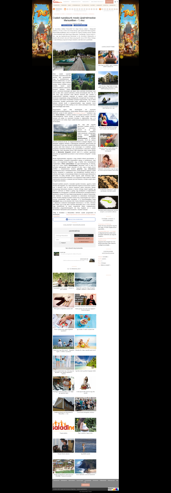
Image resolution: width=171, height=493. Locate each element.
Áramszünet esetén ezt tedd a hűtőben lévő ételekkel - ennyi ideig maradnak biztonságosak (108, 149)
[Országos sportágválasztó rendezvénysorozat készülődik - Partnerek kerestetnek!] (63, 466)
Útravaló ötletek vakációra (63, 454)
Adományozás (111, 480)
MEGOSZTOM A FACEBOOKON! (75, 219)
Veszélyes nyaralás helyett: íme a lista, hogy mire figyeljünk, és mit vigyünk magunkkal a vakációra (63, 372)
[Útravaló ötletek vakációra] (63, 446)
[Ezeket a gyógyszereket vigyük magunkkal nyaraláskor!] (63, 321)
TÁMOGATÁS (109, 1)
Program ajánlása (63, 433)
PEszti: (100, 260)
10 (91, 9)
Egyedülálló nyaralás (85, 454)
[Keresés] (117, 1)
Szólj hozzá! (67, 25)
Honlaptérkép (88, 480)
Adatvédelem (72, 480)
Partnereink (95, 480)
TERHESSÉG (64, 5)
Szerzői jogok (80, 480)
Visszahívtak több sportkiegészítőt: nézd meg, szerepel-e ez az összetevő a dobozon (108, 211)
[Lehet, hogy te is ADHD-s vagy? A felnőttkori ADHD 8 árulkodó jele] (108, 57)
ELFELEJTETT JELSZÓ (84, 238)
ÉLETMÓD (93, 5)
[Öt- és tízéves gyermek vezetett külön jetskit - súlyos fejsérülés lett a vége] (108, 98)
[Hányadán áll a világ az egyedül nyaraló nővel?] (85, 342)
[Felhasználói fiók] (115, 1)
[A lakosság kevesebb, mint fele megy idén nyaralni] (85, 383)
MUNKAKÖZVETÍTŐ (75, 1)
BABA (69, 5)
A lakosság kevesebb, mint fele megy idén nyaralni (85, 392)
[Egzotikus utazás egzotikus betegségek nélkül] (85, 363)
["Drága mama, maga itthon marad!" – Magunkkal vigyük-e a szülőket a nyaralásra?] (63, 342)
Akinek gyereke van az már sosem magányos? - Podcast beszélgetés (85, 309)
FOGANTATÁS (56, 5)
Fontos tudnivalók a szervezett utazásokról (85, 475)
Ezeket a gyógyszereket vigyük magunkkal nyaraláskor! (63, 330)
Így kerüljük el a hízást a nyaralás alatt (85, 329)
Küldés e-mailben (80, 25)
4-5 (109, 9)
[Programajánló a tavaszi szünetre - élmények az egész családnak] (63, 280)
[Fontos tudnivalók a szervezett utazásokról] (85, 466)
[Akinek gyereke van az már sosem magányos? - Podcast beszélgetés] (85, 300)
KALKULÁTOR (85, 1)
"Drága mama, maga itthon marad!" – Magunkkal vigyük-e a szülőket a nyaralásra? (63, 351)
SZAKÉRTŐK (66, 1)
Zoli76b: (102, 258)
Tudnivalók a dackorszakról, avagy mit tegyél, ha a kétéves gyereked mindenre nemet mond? (108, 169)
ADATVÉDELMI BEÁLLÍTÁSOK (85, 491)
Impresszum (56, 480)
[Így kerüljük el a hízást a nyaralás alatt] (85, 321)
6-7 (112, 9)
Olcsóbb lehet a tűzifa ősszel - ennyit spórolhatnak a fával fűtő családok (108, 190)
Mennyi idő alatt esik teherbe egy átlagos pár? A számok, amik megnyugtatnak (108, 128)
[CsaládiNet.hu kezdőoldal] (57, 1)
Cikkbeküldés (103, 480)
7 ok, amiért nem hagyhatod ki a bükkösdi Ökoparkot (70, 254)
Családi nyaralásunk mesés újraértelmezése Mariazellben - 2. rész (75, 260)
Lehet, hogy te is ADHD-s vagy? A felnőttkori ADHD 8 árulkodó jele (108, 66)
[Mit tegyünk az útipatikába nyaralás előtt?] (63, 300)
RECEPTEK (105, 5)
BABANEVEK (112, 5)
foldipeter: (103, 256)
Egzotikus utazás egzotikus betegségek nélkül (86, 371)
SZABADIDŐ (99, 5)
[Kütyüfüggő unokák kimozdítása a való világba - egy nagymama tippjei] (63, 383)
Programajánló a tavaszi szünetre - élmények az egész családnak (63, 288)
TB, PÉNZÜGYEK (85, 5)
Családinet (69, 23)
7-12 (114, 9)
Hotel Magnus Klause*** (80, 113)
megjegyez (63, 242)
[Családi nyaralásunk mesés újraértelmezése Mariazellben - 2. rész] (63, 404)
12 (96, 9)
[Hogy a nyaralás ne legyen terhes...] (85, 425)
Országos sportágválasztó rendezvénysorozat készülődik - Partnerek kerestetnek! (63, 475)
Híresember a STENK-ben (104, 224)
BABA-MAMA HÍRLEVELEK (97, 1)
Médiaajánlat (64, 480)
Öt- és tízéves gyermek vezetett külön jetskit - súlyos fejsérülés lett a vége (108, 107)
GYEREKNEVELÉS (76, 5)
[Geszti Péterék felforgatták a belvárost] (85, 404)
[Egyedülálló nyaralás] (85, 446)
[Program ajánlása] (63, 425)
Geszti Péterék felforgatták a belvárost (85, 412)
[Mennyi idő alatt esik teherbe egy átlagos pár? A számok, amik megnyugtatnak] (108, 119)
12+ (117, 9)
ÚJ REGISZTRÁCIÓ (84, 241)
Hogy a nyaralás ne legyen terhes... (85, 433)
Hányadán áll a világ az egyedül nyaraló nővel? (85, 350)
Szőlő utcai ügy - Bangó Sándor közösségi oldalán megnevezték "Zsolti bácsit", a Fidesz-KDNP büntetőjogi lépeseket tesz (108, 87)
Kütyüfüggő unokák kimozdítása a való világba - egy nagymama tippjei (63, 392)
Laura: (104, 265)
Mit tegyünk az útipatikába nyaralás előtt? (63, 309)
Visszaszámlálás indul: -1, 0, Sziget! (107, 231)
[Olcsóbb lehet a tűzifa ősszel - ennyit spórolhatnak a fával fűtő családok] (108, 181)
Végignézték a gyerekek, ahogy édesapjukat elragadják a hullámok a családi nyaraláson (85, 288)
